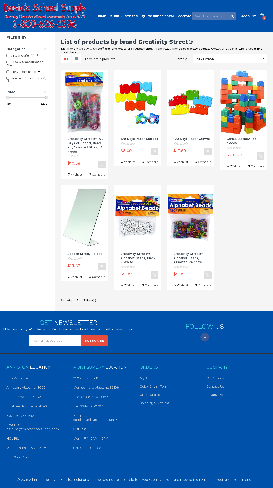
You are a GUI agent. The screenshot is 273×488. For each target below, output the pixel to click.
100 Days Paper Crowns (192, 139)
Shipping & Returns (155, 403)
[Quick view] (84, 102)
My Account (149, 378)
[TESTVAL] (45, 16)
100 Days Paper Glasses (139, 139)
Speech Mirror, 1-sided (85, 254)
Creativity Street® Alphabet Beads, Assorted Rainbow (188, 258)
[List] (76, 58)
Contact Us (215, 386)
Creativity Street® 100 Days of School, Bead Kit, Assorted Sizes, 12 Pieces (85, 145)
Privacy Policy (217, 395)
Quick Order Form (154, 386)
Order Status (150, 395)
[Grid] (66, 58)
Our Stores (215, 378)
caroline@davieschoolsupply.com (32, 429)
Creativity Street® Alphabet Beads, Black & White (138, 258)
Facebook (205, 337)
